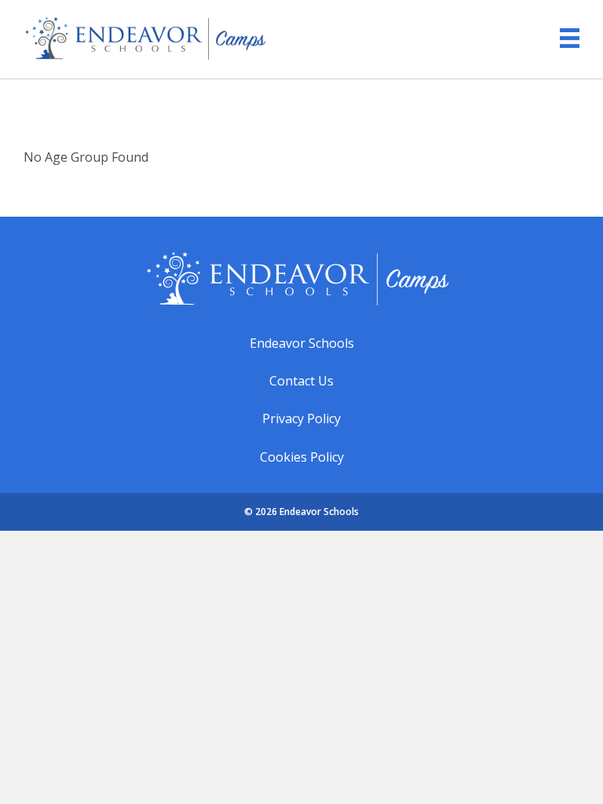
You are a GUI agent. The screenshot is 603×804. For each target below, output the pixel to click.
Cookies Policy (302, 457)
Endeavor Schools (302, 343)
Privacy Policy (301, 418)
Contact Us (301, 380)
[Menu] (561, 38)
